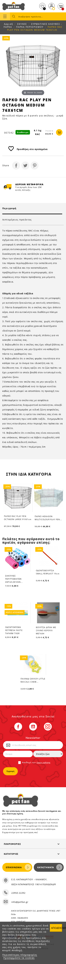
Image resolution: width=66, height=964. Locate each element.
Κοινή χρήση (16, 165)
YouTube (33, 727)
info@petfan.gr (19, 902)
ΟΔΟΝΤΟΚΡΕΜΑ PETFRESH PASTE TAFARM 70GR (14, 630)
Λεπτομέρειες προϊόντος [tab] (17, 219)
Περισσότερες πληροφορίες (19, 954)
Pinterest (35, 165)
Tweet (25, 165)
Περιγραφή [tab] (9, 208)
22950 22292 (18, 892)
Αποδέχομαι (56, 928)
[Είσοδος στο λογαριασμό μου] (51, 5)
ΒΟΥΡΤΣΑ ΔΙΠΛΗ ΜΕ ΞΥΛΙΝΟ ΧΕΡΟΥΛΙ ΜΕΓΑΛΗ (46, 630)
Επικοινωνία (14, 867)
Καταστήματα (45, 867)
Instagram (48, 727)
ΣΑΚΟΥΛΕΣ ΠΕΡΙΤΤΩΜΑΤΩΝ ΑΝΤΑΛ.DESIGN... (14, 578)
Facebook (18, 727)
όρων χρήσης (43, 763)
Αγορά (59, 132)
